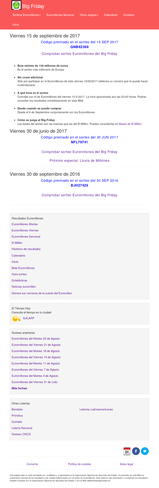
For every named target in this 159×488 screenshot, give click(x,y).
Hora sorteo (19, 274)
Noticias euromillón (24, 286)
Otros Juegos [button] (88, 15)
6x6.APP (28, 318)
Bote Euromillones (23, 268)
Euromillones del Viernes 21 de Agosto (36, 345)
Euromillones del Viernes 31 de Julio (34, 382)
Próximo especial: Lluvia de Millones (79, 160)
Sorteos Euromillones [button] (26, 15)
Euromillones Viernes (25, 230)
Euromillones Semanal (60, 15)
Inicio (16, 24)
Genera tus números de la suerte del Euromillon (42, 293)
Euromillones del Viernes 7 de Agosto (35, 369)
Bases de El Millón (130, 124)
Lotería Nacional (22, 428)
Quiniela (17, 422)
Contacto (128, 15)
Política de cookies (79, 464)
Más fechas (19, 388)
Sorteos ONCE (21, 434)
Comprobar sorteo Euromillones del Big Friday (80, 53)
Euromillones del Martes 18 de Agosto (36, 351)
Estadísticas (19, 280)
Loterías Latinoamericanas (96, 409)
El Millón (17, 243)
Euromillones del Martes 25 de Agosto (36, 338)
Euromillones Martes (25, 224)
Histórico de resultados (26, 249)
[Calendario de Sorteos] (127, 451)
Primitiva (17, 415)
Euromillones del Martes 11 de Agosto (36, 363)
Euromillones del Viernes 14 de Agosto (36, 357)
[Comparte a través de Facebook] (136, 451)
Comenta (32, 464)
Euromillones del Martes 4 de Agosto (35, 376)
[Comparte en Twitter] (145, 451)
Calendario (111, 15)
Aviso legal (126, 464)
